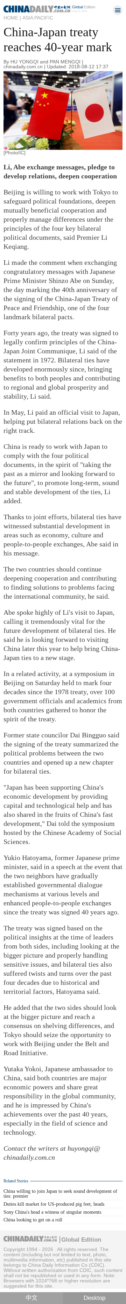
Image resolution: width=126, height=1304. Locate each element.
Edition (83, 7)
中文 (31, 1298)
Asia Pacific (37, 18)
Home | (12, 18)
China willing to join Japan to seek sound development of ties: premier (60, 1194)
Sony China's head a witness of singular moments (52, 1212)
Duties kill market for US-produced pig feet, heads (54, 1204)
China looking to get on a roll (33, 1219)
